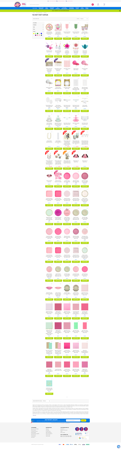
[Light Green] (35, 33)
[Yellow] (33, 33)
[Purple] (35, 35)
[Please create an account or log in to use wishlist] (52, 23)
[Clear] (33, 35)
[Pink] (37, 35)
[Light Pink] (39, 35)
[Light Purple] (39, 33)
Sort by (78, 18)
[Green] (37, 33)
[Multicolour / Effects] (41, 35)
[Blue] (41, 33)
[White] (33, 37)
